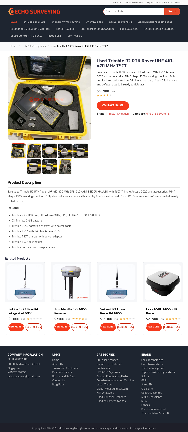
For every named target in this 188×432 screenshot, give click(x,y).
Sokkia (145, 376)
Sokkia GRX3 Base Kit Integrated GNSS (23, 311)
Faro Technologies (152, 360)
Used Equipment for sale (26, 35)
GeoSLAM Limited (151, 393)
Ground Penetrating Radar (155, 22)
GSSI (144, 380)
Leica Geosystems (152, 364)
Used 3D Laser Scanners (159, 29)
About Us (117, 2)
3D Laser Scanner (34, 22)
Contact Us (75, 35)
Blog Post (54, 35)
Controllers (94, 22)
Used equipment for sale (112, 401)
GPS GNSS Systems (120, 22)
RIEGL (144, 401)
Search (172, 11)
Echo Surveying (66, 428)
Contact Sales (113, 105)
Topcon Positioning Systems (158, 372)
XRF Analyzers (129, 29)
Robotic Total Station (65, 22)
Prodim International (153, 409)
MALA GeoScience (151, 397)
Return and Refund (172, 2)
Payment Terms (154, 2)
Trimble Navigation (117, 114)
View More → (16, 326)
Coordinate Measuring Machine (30, 29)
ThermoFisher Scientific (155, 413)
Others (145, 405)
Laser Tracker (65, 29)
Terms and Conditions (134, 2)
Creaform (147, 389)
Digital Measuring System (97, 29)
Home (13, 22)
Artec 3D (146, 384)
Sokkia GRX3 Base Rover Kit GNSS (112, 311)
